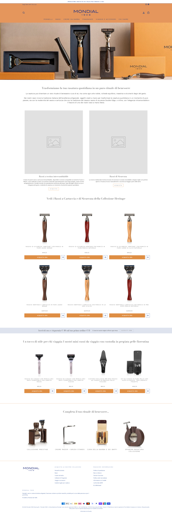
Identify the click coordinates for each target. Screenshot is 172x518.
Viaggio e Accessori (106, 19)
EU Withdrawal (97, 485)
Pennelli (48, 19)
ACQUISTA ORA (42, 257)
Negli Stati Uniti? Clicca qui (29, 4)
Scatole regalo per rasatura (62, 483)
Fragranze (87, 19)
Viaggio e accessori (60, 480)
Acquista (54, 188)
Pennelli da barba (59, 470)
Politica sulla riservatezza (100, 478)
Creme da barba (72, 19)
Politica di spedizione (99, 470)
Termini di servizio (98, 475)
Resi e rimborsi (97, 473)
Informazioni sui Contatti (99, 480)
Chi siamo (123, 19)
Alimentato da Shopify (86, 511)
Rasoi (58, 19)
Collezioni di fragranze (61, 478)
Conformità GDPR (98, 483)
